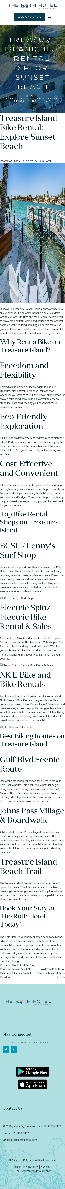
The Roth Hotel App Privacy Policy (33, 1170)
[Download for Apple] (33, 1081)
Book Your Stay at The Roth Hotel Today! (27, 916)
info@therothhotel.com (24, 1139)
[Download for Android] (33, 1068)
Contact (45, 1166)
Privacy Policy (31, 1166)
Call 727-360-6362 (30, 16)
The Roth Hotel (42, 161)
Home (31, 95)
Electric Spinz (25, 607)
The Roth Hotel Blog (23, 965)
